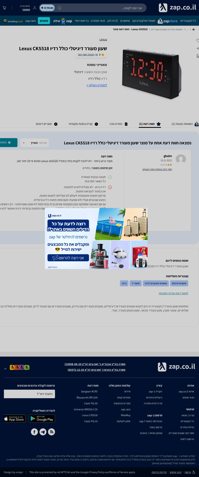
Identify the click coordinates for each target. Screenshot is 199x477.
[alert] (99, 238)
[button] (145, 210)
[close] (145, 210)
